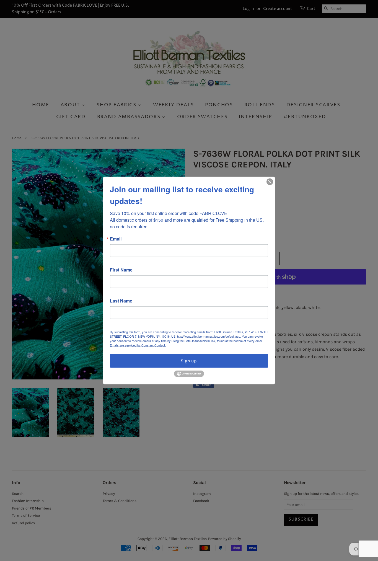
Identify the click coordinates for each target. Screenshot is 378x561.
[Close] (269, 181)
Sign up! (189, 360)
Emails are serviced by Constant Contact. (138, 345)
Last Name (121, 300)
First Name (121, 269)
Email (115, 238)
